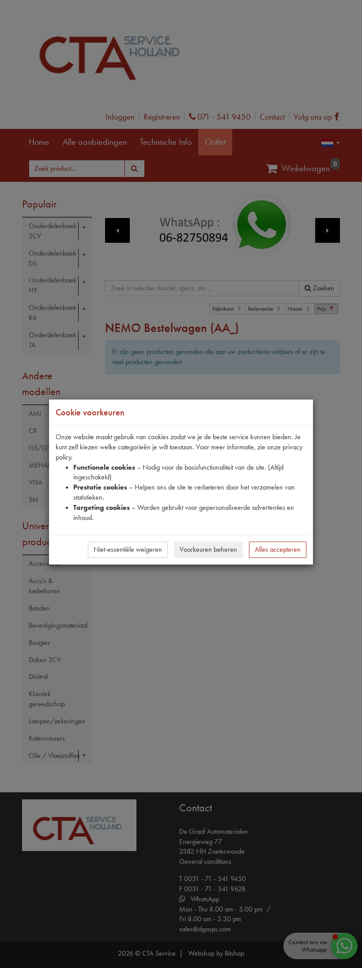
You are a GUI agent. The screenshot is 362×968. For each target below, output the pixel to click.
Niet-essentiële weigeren (128, 549)
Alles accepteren (278, 549)
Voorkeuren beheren (208, 549)
